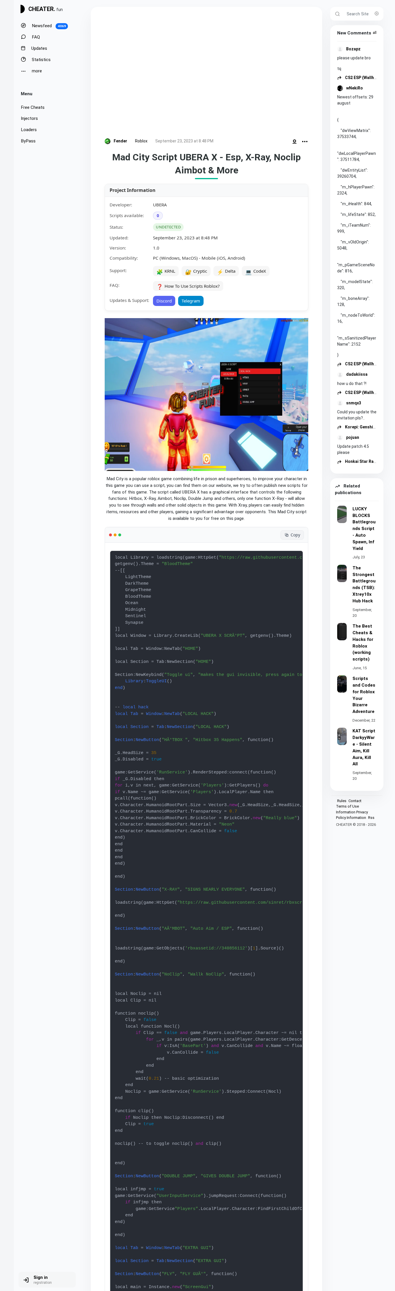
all (374, 32)
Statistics (41, 59)
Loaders (29, 129)
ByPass (28, 141)
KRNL (165, 271)
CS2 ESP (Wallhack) (363, 77)
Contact (354, 801)
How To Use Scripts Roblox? (188, 286)
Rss (371, 817)
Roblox (141, 141)
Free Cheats (33, 107)
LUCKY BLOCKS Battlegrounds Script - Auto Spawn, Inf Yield (364, 528)
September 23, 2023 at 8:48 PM (184, 141)
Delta (226, 271)
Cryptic (196, 271)
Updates (38, 48)
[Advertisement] (206, 74)
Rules (341, 801)
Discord (164, 301)
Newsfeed (48, 25)
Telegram (191, 301)
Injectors (29, 118)
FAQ (35, 37)
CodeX (255, 271)
